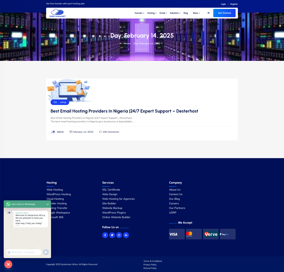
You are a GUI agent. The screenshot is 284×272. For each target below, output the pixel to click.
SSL (55, 102)
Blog (186, 13)
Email (162, 13)
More (195, 13)
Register (234, 4)
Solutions (174, 13)
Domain (138, 13)
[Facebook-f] (105, 235)
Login (223, 4)
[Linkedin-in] (126, 235)
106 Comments (111, 131)
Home (127, 43)
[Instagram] (119, 235)
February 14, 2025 (83, 131)
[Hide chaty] (8, 264)
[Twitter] (112, 235)
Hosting (151, 13)
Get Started (224, 13)
